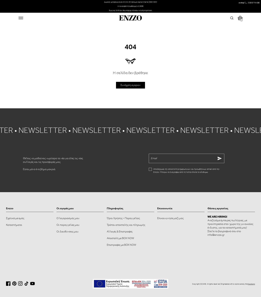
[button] (21, 18)
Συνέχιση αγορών (130, 85)
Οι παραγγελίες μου (67, 225)
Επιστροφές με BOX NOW (121, 245)
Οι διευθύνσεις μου (67, 231)
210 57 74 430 (253, 3)
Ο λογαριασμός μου (67, 218)
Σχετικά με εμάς (15, 218)
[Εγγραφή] (220, 158)
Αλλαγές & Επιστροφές (120, 231)
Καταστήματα (14, 225)
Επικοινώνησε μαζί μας (170, 218)
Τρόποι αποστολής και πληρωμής (126, 225)
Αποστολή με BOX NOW (120, 238)
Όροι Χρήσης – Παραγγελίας (123, 218)
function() (251, 284)
